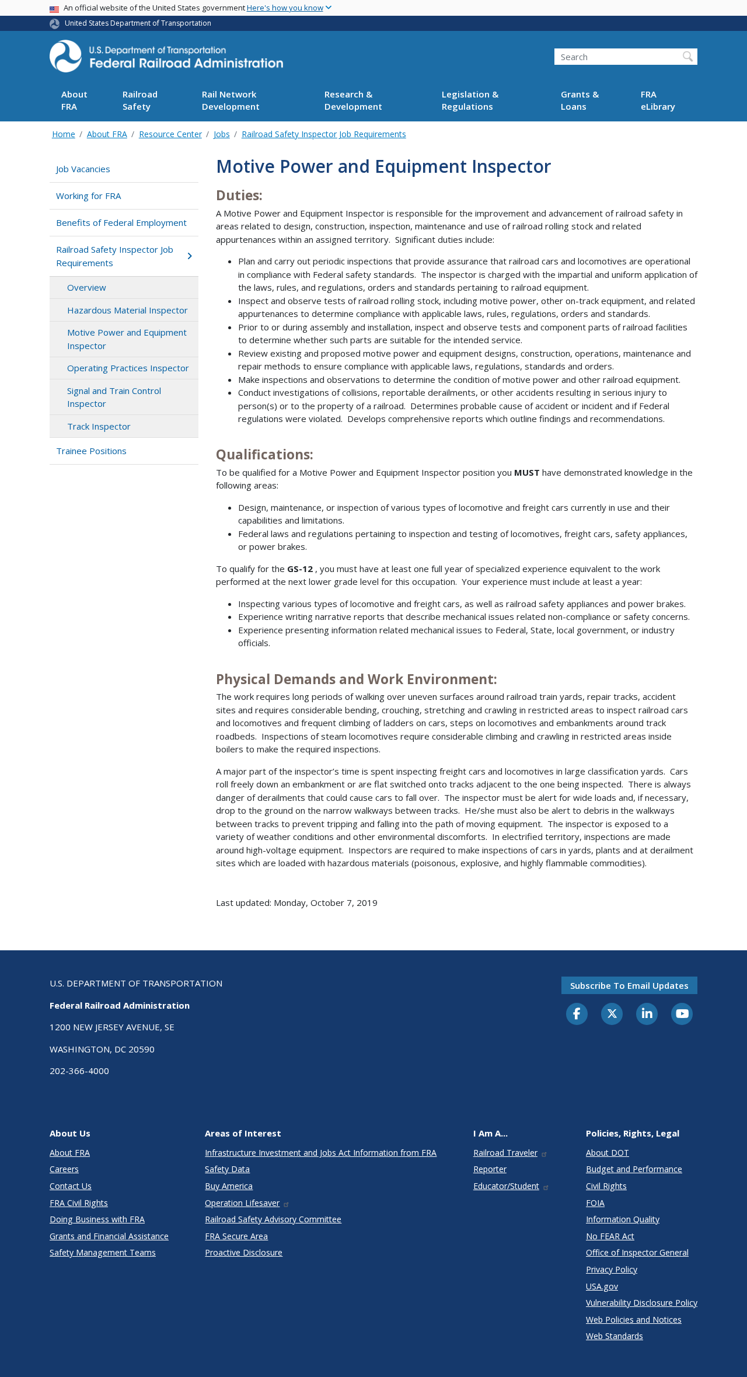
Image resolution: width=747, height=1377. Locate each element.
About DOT (607, 1152)
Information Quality (622, 1219)
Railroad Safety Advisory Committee (273, 1219)
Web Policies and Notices (634, 1319)
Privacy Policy (611, 1269)
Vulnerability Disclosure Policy (641, 1302)
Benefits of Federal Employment (121, 222)
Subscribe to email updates (629, 985)
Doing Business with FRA (97, 1219)
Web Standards (614, 1335)
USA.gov (602, 1286)
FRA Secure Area (236, 1236)
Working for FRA (88, 195)
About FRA (74, 101)
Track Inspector (99, 426)
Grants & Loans (580, 101)
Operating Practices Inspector (128, 368)
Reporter (490, 1168)
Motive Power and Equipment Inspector (127, 338)
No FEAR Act (610, 1236)
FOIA (595, 1202)
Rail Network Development (231, 101)
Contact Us (71, 1185)
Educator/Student (506, 1185)
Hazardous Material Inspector (127, 310)
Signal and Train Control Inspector (114, 397)
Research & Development (353, 101)
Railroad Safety (140, 101)
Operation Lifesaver (242, 1202)
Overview (86, 287)
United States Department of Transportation (138, 23)
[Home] (166, 59)
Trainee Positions (91, 450)
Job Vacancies (83, 169)
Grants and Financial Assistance (109, 1236)
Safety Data (227, 1168)
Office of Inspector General (637, 1252)
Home (63, 134)
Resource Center (170, 134)
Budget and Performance (634, 1168)
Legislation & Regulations (470, 101)
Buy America (229, 1185)
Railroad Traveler (505, 1152)
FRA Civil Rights (79, 1202)
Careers (64, 1168)
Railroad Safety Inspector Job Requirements (324, 134)
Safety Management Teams (103, 1252)
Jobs (222, 134)
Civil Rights (606, 1185)
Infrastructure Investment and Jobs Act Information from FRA (321, 1152)
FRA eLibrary (658, 101)
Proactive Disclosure (243, 1252)
